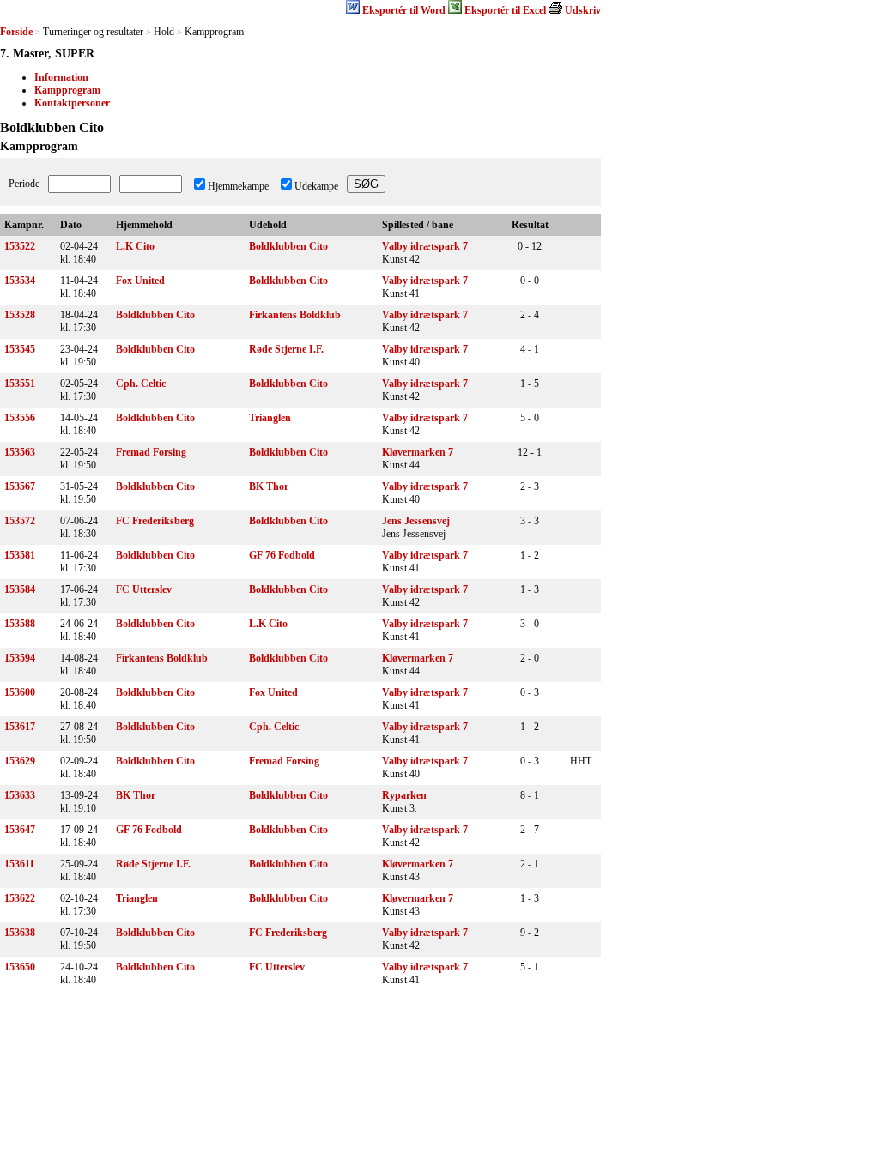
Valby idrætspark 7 (425, 246)
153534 (19, 281)
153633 (19, 795)
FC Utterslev (144, 589)
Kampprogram (67, 90)
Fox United (140, 281)
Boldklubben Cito (288, 246)
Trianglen (270, 418)
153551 (19, 384)
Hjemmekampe (238, 186)
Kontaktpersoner (72, 103)
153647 (19, 830)
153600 (19, 692)
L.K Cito (135, 246)
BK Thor (268, 486)
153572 (19, 521)
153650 (19, 967)
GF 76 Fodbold (282, 555)
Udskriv (583, 10)
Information (61, 77)
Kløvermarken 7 (417, 452)
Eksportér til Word (404, 10)
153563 (19, 452)
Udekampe (316, 186)
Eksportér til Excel (505, 10)
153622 (19, 898)
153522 (19, 246)
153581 (19, 555)
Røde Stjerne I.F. (286, 349)
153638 (19, 933)
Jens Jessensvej (416, 521)
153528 (19, 315)
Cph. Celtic (141, 384)
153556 (19, 418)
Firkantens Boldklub (295, 315)
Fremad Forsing (151, 452)
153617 (19, 727)
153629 (19, 761)
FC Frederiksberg (155, 521)
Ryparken (404, 795)
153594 (19, 658)
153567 (19, 486)
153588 (19, 624)
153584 (19, 589)
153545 (19, 349)
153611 (19, 864)
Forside (16, 32)
